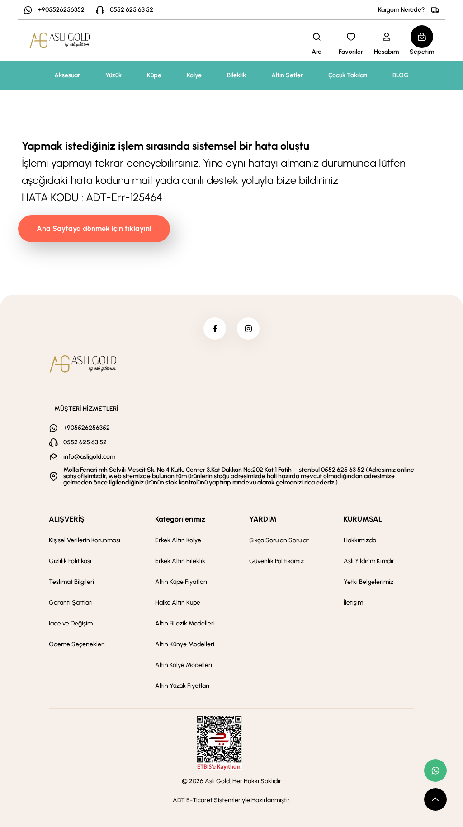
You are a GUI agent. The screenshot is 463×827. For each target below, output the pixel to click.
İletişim (353, 602)
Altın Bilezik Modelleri (185, 623)
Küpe (154, 75)
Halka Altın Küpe (177, 602)
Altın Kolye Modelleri (183, 665)
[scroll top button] (435, 799)
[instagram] (248, 328)
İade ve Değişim (71, 623)
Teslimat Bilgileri (71, 582)
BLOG (400, 75)
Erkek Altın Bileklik (180, 561)
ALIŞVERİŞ (67, 519)
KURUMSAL (363, 519)
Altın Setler (287, 75)
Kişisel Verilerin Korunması (84, 540)
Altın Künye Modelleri (184, 644)
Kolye (194, 75)
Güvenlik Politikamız (276, 561)
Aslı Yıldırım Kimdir (369, 561)
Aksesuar (67, 75)
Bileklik (236, 75)
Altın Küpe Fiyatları (181, 582)
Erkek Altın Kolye (178, 540)
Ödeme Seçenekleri (77, 644)
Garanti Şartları (71, 602)
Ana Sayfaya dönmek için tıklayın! (94, 228)
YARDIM (263, 519)
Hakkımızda (360, 540)
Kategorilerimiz (180, 519)
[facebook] (214, 328)
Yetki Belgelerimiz (368, 582)
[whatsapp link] (435, 770)
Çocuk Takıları (347, 75)
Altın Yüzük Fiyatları (182, 686)
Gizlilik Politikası (70, 561)
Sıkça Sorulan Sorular (279, 540)
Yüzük (113, 75)
